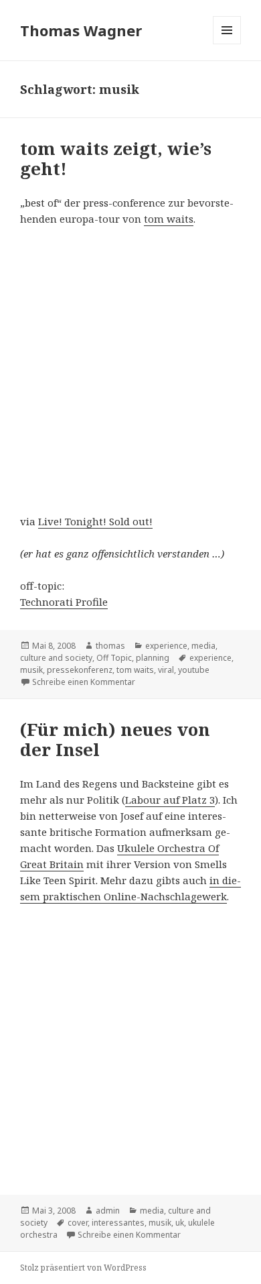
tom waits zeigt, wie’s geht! (115, 158)
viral (166, 670)
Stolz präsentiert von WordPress (83, 1267)
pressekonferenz (79, 670)
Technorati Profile (64, 601)
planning (152, 657)
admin (108, 1210)
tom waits (168, 218)
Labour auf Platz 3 (170, 799)
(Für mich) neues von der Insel (115, 739)
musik (31, 670)
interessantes (118, 1222)
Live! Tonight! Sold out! (95, 521)
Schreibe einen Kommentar (83, 682)
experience (166, 645)
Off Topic (114, 657)
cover (78, 1222)
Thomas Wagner (81, 30)
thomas (110, 645)
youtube (193, 670)
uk (179, 1222)
